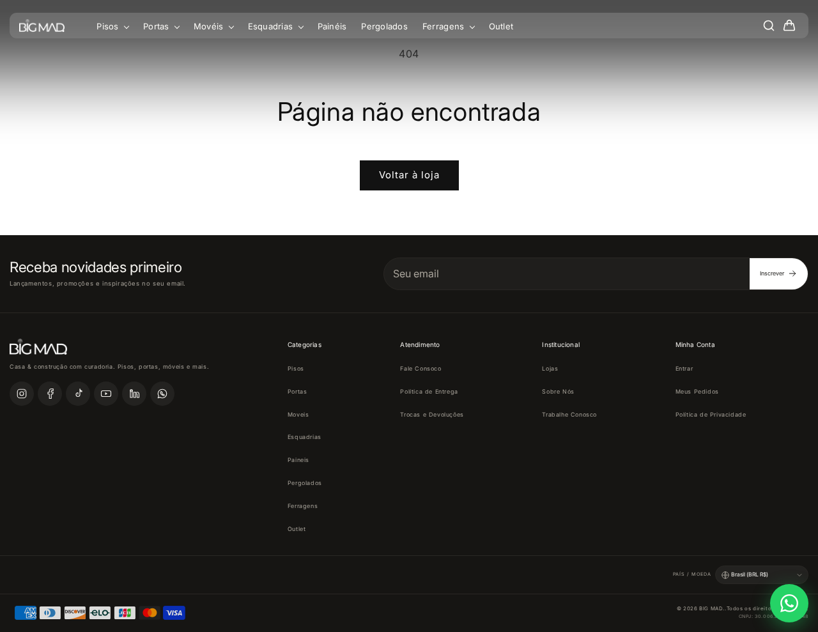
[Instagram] (22, 394)
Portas (157, 26)
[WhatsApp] (162, 394)
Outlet (501, 26)
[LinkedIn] (134, 394)
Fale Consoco (420, 368)
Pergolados (384, 26)
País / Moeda (692, 574)
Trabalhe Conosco (569, 414)
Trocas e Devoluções (431, 414)
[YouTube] (106, 394)
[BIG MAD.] (42, 25)
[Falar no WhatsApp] (789, 603)
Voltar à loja (409, 175)
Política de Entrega (429, 391)
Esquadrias (272, 26)
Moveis (298, 414)
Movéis (210, 26)
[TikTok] (78, 394)
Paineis (298, 459)
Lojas (550, 368)
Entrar (684, 368)
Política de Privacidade (710, 414)
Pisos (108, 26)
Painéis (332, 26)
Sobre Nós (558, 391)
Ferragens (444, 26)
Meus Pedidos (697, 391)
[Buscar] (768, 25)
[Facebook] (50, 394)
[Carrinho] (789, 25)
